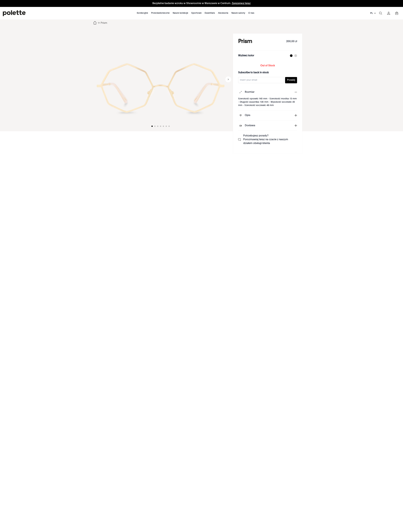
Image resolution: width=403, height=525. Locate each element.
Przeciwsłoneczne (160, 13)
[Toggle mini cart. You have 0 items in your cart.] (396, 13)
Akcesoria (223, 13)
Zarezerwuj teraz (241, 3)
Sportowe (196, 13)
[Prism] (160, 79)
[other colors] (290, 55)
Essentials (210, 13)
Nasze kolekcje (180, 13)
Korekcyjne (142, 13)
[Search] (380, 13)
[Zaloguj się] (388, 13)
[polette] (14, 13)
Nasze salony (238, 13)
